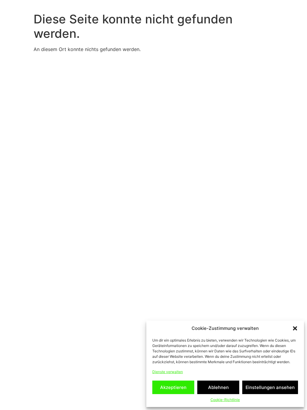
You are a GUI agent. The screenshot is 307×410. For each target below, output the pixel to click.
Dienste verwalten (167, 371)
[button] (295, 328)
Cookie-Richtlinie (225, 399)
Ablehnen (218, 387)
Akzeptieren (173, 387)
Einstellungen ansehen (270, 387)
